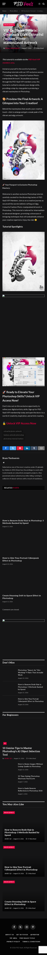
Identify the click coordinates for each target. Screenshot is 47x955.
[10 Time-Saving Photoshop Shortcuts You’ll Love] (9, 779)
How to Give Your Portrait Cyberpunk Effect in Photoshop (21, 868)
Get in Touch (22, 935)
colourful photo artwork (13, 431)
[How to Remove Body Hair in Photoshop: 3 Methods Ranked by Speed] (23, 506)
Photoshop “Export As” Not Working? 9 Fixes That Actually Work (30, 672)
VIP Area (13, 938)
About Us (9, 935)
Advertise (34, 935)
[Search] (43, 4)
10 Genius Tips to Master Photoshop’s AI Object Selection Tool (21, 751)
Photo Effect (9, 25)
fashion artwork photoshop (14, 435)
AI (5, 743)
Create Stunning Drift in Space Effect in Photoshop (20, 903)
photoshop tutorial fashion (13, 439)
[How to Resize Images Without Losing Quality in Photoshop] (9, 767)
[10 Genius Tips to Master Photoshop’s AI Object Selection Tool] (24, 733)
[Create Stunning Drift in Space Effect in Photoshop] (23, 580)
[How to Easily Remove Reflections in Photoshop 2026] (9, 791)
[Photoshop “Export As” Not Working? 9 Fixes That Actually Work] (9, 673)
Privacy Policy (13, 942)
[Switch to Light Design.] (39, 4)
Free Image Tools (27, 938)
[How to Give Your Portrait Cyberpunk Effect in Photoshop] (23, 543)
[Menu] (4, 4)
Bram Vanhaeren (12, 48)
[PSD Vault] (23, 3)
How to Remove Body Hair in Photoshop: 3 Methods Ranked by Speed (30, 686)
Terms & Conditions (31, 942)
